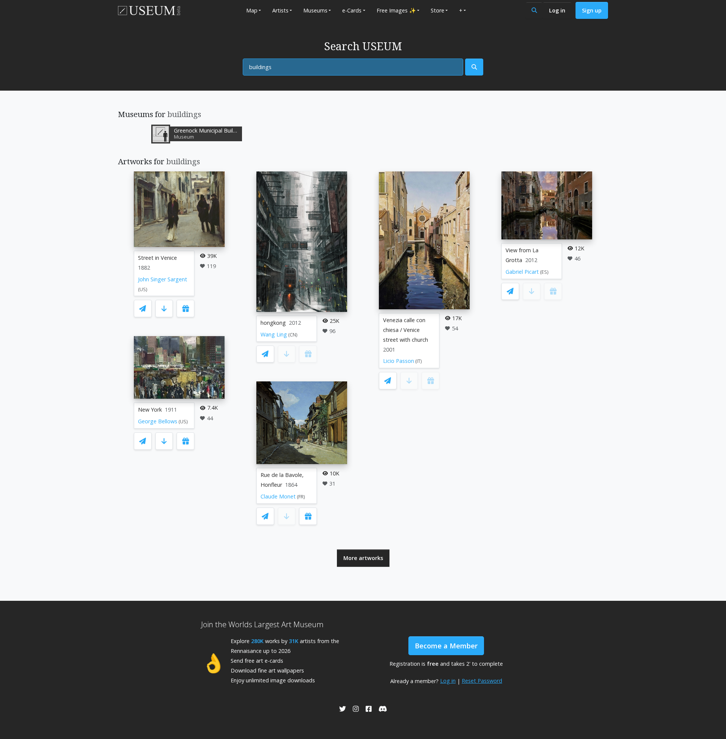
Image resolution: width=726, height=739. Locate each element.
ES (544, 272)
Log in (557, 10)
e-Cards (351, 10)
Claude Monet (278, 496)
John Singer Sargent (162, 279)
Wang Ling (274, 334)
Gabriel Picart (522, 271)
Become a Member (446, 645)
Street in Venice (157, 257)
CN (293, 335)
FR (301, 497)
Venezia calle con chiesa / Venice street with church (405, 329)
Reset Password (482, 680)
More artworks (363, 558)
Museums (315, 10)
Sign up (592, 10)
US (143, 289)
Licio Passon (398, 360)
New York (150, 409)
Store (437, 10)
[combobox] (353, 67)
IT (418, 361)
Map (252, 10)
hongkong (273, 322)
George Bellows (157, 421)
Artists (280, 10)
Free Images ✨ (396, 10)
